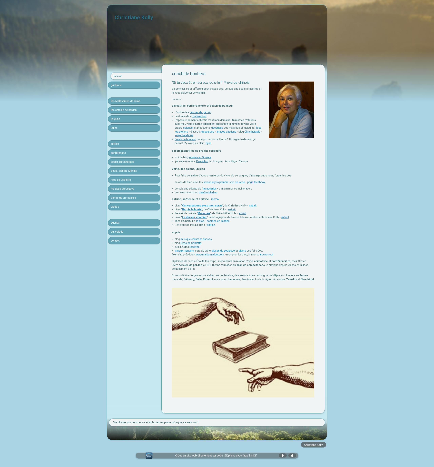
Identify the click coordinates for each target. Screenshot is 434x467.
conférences (199, 116)
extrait (253, 205)
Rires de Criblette (191, 243)
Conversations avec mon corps (202, 205)
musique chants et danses (196, 239)
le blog (200, 221)
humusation (209, 188)
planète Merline (208, 192)
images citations (226, 131)
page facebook (184, 135)
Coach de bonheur (185, 139)
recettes (195, 247)
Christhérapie (252, 131)
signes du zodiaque (223, 250)
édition (211, 224)
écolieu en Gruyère (200, 157)
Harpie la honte (192, 209)
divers (242, 250)
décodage (217, 127)
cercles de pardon (200, 112)
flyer (208, 143)
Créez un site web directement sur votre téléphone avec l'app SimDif (216, 455)
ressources (207, 131)
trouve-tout (266, 254)
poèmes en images (218, 221)
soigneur (188, 127)
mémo (215, 199)
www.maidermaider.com (210, 254)
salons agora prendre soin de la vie (224, 182)
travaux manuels (184, 250)
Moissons (204, 213)
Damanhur (202, 161)
